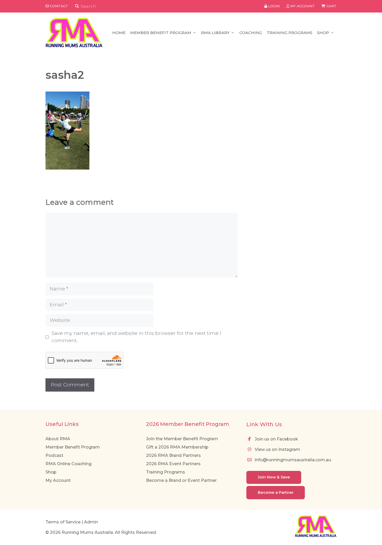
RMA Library (215, 32)
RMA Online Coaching (68, 463)
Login (273, 6)
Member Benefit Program (160, 32)
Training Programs (289, 32)
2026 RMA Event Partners (173, 463)
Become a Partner (276, 492)
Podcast (54, 455)
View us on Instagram (277, 449)
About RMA (57, 438)
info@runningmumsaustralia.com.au (292, 459)
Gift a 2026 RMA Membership (177, 447)
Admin (91, 522)
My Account (58, 480)
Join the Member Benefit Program (182, 438)
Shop (323, 32)
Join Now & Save (274, 477)
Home (119, 32)
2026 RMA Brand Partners (173, 455)
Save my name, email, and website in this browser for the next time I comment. (136, 337)
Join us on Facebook (276, 439)
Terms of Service (63, 522)
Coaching (250, 32)
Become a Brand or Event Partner (181, 480)
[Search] (77, 6)
